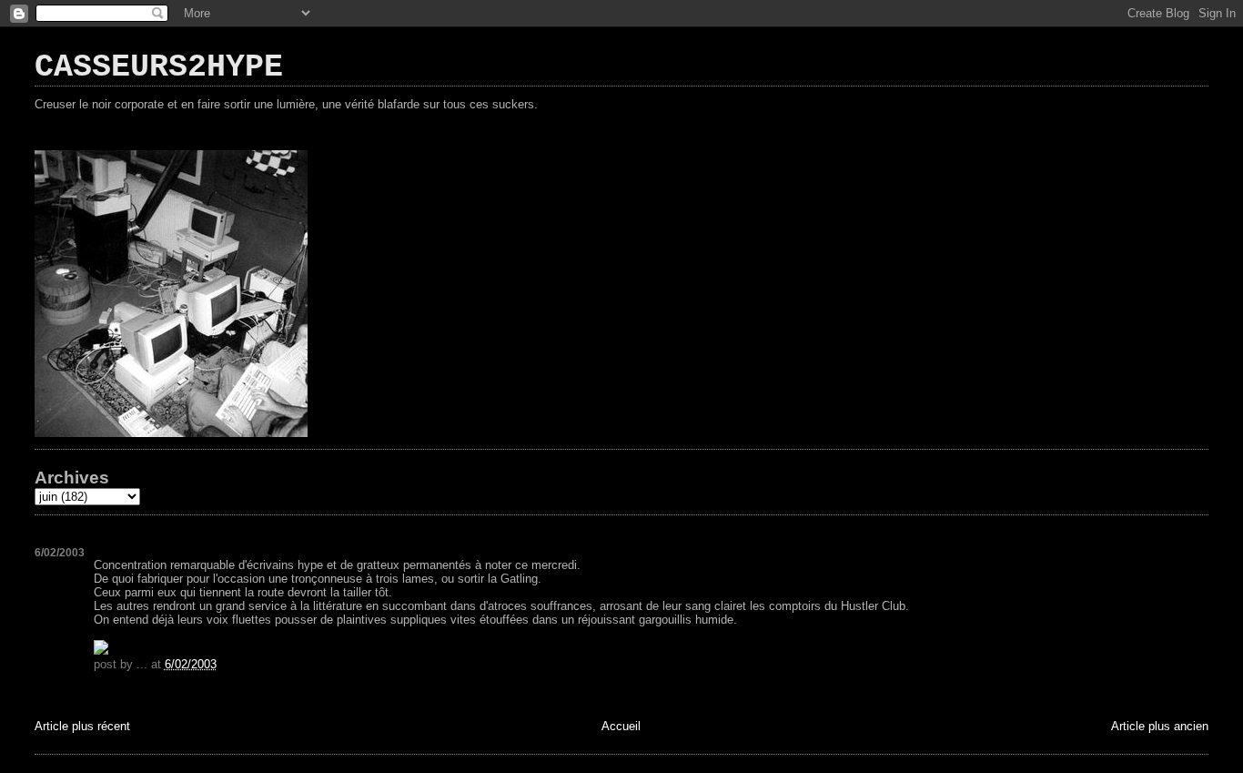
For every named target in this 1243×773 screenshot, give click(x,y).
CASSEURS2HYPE (159, 67)
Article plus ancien (1159, 726)
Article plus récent (82, 726)
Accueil (621, 726)
